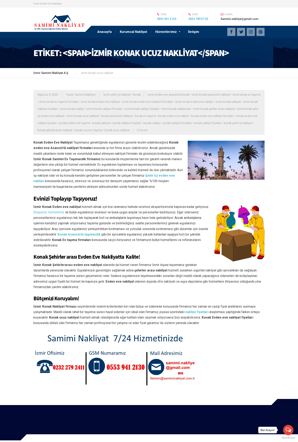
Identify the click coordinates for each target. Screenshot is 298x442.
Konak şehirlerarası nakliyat (55, 130)
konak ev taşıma (145, 116)
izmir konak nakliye (72, 108)
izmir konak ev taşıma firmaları (59, 101)
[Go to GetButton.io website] (288, 438)
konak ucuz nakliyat (117, 130)
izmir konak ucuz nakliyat (83, 116)
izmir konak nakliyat (228, 101)
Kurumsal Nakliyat (133, 32)
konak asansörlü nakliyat (117, 116)
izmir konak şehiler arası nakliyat (214, 108)
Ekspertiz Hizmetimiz (48, 212)
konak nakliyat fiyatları (127, 123)
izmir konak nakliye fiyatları (142, 108)
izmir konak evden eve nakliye (194, 101)
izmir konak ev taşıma (246, 94)
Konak (137, 94)
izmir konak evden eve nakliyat (100, 101)
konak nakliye (152, 123)
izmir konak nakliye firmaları (104, 108)
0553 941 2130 (166, 19)
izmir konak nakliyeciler (176, 108)
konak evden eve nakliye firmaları (212, 116)
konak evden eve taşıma (74, 123)
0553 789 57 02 (198, 19)
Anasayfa (104, 32)
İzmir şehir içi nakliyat (117, 94)
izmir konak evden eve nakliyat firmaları (147, 101)
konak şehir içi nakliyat (238, 123)
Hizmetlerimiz (166, 32)
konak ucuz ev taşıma (88, 130)
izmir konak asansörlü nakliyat (211, 94)
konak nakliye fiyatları (208, 123)
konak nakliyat (101, 123)
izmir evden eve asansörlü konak (169, 94)
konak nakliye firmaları (177, 123)
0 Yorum (142, 130)
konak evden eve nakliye (173, 116)
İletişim (193, 32)
